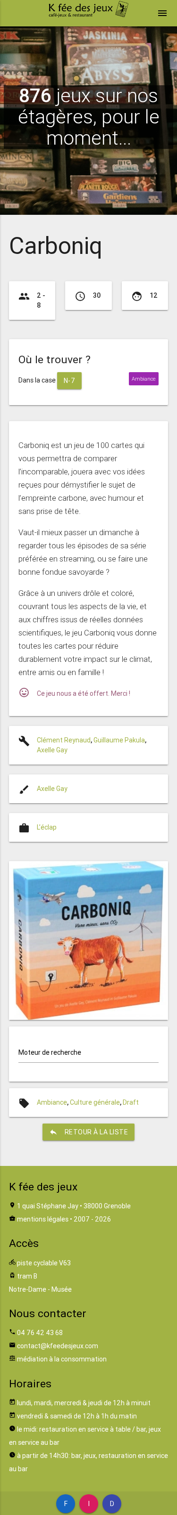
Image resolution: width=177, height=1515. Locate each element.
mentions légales (42, 1219)
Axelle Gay (52, 750)
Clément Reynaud (64, 740)
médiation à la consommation (62, 1359)
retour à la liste (88, 1132)
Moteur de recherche (49, 1052)
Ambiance (52, 1102)
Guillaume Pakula (119, 740)
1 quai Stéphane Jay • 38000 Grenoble (74, 1206)
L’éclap (47, 827)
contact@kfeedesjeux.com (57, 1346)
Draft (131, 1102)
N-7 (70, 380)
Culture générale (95, 1102)
